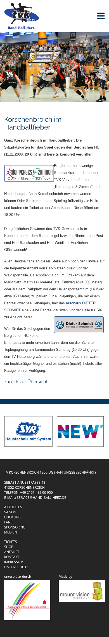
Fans (8, 522)
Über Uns (12, 517)
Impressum (13, 562)
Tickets (10, 541)
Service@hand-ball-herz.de (41, 497)
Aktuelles (13, 507)
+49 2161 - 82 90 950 (36, 492)
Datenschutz (16, 567)
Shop (8, 546)
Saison (10, 512)
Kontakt (11, 556)
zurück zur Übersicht (25, 381)
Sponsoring (14, 527)
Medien (10, 532)
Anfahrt (11, 551)
